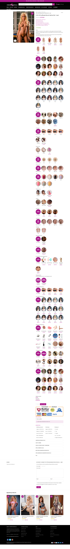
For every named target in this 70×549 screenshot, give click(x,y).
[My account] (63, 4)
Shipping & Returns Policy (39, 534)
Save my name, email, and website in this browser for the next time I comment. (49, 482)
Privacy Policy (52, 533)
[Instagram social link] (12, 540)
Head (37, 55)
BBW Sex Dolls (23, 531)
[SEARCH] (53, 4)
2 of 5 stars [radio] (42, 466)
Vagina (37, 198)
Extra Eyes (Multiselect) (40, 286)
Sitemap (22, 536)
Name (37, 478)
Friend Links (37, 536)
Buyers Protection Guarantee (54, 534)
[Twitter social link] (10, 540)
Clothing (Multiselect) (39, 350)
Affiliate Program (38, 528)
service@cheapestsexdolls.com (13, 536)
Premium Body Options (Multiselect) (41, 256)
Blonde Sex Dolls (23, 534)
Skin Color (37, 111)
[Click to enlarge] (15, 41)
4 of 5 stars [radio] (44, 466)
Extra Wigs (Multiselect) (40, 296)
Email (51, 478)
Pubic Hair (37, 208)
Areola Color (38, 164)
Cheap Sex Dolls (23, 528)
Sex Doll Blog (38, 533)
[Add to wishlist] (19, 501)
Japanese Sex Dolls (24, 533)
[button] (19, 496)
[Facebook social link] (8, 540)
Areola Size (38, 156)
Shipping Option (38, 275)
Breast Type (38, 146)
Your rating (38, 466)
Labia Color (38, 218)
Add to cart (43, 404)
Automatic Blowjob (39, 235)
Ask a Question (38, 416)
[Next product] (62, 12)
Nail (36, 173)
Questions (51, 536)
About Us (51, 531)
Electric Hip (38, 246)
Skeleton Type (38, 189)
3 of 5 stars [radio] (43, 466)
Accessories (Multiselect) (40, 324)
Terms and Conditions (53, 528)
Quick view (19, 499)
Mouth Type (38, 136)
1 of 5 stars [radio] (41, 466)
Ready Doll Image (38, 531)
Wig (36, 79)
